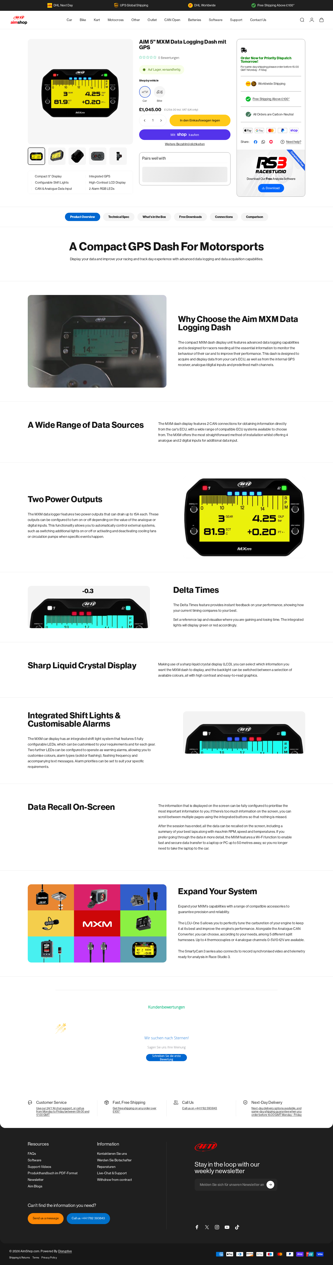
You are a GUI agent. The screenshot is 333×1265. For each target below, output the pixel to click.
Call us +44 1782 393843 (88, 1218)
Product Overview (82, 217)
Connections (224, 217)
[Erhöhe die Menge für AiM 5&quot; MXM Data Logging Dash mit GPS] (161, 120)
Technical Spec (118, 217)
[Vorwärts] (123, 100)
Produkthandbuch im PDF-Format (52, 1173)
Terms (35, 1257)
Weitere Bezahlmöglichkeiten (185, 144)
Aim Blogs (35, 1186)
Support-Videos (39, 1167)
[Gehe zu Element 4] (97, 156)
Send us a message (46, 1218)
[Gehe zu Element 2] (57, 156)
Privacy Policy (49, 1257)
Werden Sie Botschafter (114, 1160)
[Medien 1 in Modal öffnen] (80, 91)
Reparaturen (106, 1167)
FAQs (32, 1154)
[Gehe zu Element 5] (118, 156)
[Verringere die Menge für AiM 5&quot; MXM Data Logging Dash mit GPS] (143, 120)
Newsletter (36, 1180)
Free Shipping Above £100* (275, 5)
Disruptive (65, 1251)
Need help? (293, 142)
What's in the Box (154, 217)
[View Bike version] (159, 92)
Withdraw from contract (114, 1180)
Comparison (254, 217)
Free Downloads (190, 217)
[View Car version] (145, 92)
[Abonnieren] (270, 1185)
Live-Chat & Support (112, 1173)
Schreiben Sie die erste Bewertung (166, 1057)
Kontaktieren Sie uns (112, 1154)
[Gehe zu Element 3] (77, 156)
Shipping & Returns (19, 1257)
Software (34, 1160)
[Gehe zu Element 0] (36, 156)
